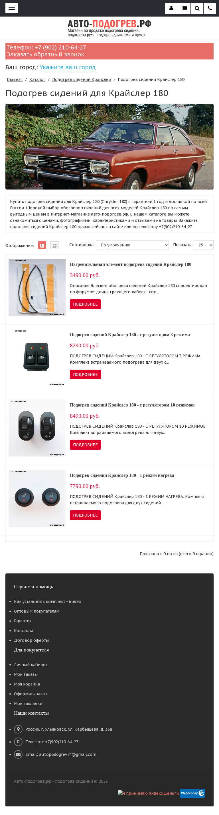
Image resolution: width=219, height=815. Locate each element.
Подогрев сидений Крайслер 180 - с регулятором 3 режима (130, 334)
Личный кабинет (30, 664)
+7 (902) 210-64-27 (60, 47)
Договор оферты (31, 640)
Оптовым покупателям (36, 611)
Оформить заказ (30, 693)
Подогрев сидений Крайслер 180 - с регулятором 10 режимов (132, 404)
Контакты (23, 630)
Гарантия (22, 620)
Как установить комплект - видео (47, 601)
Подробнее (85, 304)
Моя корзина (27, 684)
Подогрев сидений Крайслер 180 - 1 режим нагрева (122, 475)
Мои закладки (28, 703)
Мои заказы (26, 674)
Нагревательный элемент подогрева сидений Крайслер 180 (130, 264)
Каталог (37, 79)
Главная (15, 79)
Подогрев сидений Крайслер (81, 79)
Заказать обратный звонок (45, 54)
